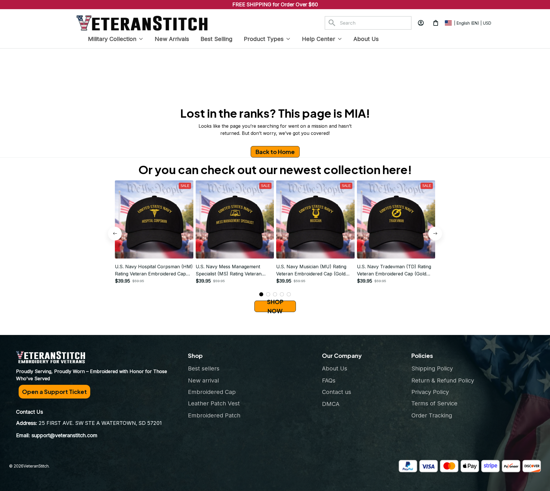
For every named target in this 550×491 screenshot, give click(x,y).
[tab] (261, 294)
